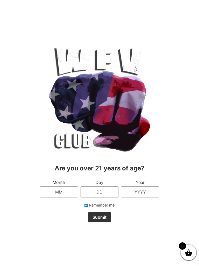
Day (99, 182)
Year (140, 182)
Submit (99, 217)
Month (59, 182)
